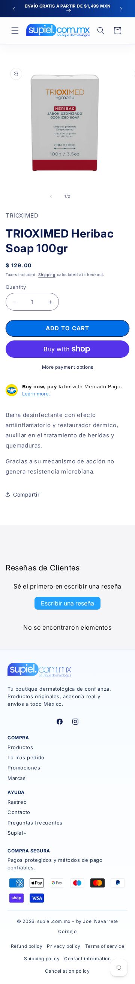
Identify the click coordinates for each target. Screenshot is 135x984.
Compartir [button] (26, 494)
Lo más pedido (26, 757)
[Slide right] (84, 196)
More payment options (67, 367)
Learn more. (36, 393)
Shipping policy (42, 958)
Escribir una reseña (67, 603)
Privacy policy (63, 946)
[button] (15, 30)
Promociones (24, 768)
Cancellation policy (67, 971)
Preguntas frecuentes (35, 823)
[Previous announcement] (14, 8)
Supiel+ (17, 833)
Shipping (47, 274)
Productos (20, 747)
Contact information (87, 958)
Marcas (17, 778)
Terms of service (104, 946)
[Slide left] (51, 196)
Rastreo (17, 802)
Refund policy (27, 946)
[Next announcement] (121, 8)
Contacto (19, 812)
